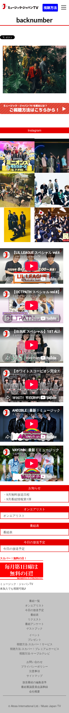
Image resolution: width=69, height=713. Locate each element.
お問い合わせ (34, 662)
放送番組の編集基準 (34, 682)
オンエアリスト (14, 515)
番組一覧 (34, 601)
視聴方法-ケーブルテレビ (34, 653)
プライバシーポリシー (34, 666)
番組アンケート (34, 624)
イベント (34, 635)
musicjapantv (17, 141)
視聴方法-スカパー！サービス (35, 644)
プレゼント (34, 639)
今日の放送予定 (14, 548)
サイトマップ (34, 675)
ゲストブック (34, 628)
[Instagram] (31, 169)
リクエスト (34, 619)
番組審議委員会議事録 (34, 687)
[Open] (17, 155)
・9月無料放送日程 (16, 494)
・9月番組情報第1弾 (17, 499)
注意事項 (34, 671)
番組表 (7, 532)
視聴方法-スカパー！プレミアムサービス (34, 649)
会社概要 (34, 691)
